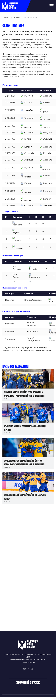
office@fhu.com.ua (28, 662)
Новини (16, 17)
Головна (5, 17)
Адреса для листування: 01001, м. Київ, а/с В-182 (28, 660)
